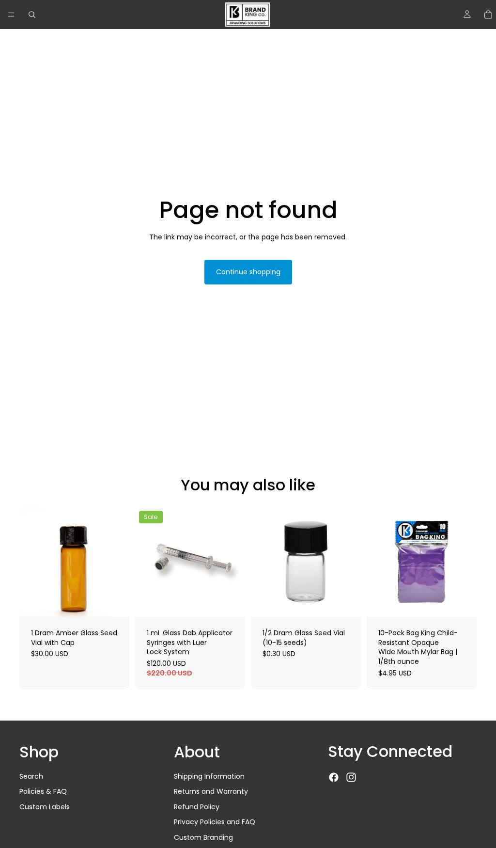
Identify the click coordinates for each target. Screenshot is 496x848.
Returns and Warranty (211, 791)
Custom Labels (44, 807)
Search (31, 776)
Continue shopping (248, 272)
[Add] (346, 602)
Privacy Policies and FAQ (214, 822)
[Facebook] (334, 777)
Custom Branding (203, 837)
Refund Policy (196, 807)
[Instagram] (351, 777)
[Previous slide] (261, 562)
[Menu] (11, 14)
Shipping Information (209, 776)
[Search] (32, 14)
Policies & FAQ (43, 791)
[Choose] (114, 602)
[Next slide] (350, 562)
